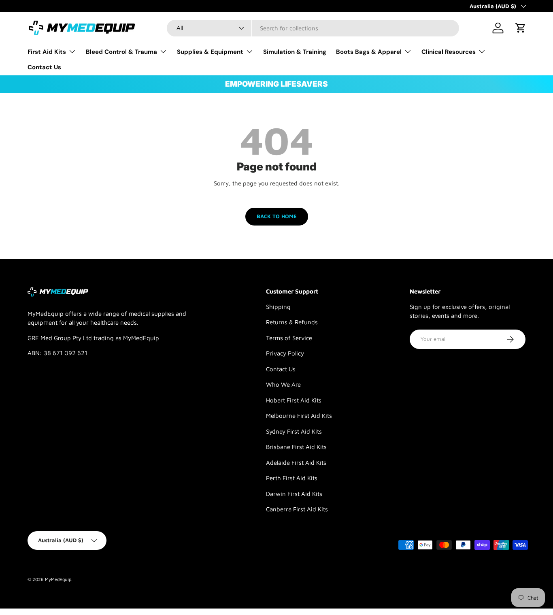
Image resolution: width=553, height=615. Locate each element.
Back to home (277, 216)
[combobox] (313, 28)
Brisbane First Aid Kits (296, 446)
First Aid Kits (47, 52)
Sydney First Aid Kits (294, 431)
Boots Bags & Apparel (369, 52)
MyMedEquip (58, 579)
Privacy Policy (285, 353)
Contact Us (44, 67)
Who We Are (283, 384)
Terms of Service (289, 337)
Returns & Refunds (292, 322)
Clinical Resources (448, 52)
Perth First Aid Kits (291, 478)
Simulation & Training (294, 52)
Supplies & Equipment (210, 52)
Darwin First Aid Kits (294, 493)
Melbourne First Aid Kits (299, 415)
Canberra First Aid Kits (297, 509)
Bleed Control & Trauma (121, 52)
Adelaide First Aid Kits (296, 462)
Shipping (278, 306)
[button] (521, 28)
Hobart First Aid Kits (293, 400)
